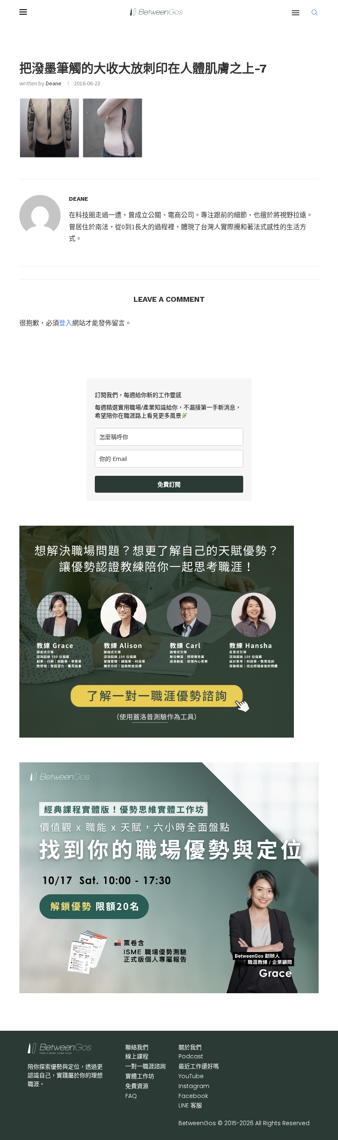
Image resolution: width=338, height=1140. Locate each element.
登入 (65, 323)
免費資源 (136, 1086)
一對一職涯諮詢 (145, 1066)
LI (190, 1105)
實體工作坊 (139, 1076)
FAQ (131, 1096)
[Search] (314, 12)
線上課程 (136, 1056)
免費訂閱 (169, 484)
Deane (53, 83)
